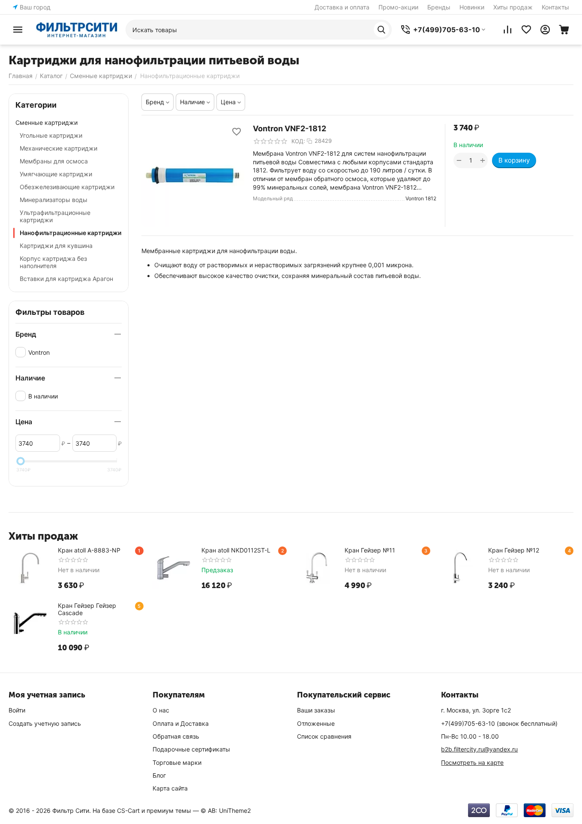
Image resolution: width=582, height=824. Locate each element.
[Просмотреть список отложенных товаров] (526, 29)
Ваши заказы (316, 710)
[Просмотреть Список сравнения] (507, 29)
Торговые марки (177, 762)
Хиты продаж (513, 7)
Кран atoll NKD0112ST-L (235, 550)
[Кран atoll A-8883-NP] (30, 567)
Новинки (471, 7)
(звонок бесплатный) (499, 723)
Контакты (555, 7)
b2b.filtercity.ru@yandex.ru (479, 749)
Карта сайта (170, 788)
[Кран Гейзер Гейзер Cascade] (30, 623)
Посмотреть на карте (472, 762)
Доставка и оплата (342, 7)
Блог (159, 775)
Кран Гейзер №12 (513, 550)
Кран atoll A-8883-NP (89, 550)
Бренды (438, 7)
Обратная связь (176, 736)
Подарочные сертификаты (191, 749)
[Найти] (381, 29)
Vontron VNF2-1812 (289, 128)
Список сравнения (324, 736)
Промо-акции (398, 7)
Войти (17, 710)
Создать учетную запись (45, 723)
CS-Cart (128, 810)
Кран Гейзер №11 (370, 550)
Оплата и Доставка (181, 723)
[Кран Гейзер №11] (316, 567)
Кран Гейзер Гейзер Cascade (87, 609)
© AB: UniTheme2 (226, 810)
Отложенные (316, 723)
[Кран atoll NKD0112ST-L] (173, 567)
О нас (161, 710)
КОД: (298, 141)
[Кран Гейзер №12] (460, 567)
